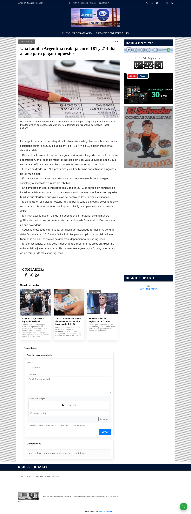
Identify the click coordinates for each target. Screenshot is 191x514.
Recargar (104, 419)
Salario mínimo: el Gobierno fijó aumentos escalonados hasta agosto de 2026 (68, 321)
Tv (127, 33)
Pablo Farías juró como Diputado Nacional (33, 320)
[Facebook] (162, 2)
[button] (147, 2)
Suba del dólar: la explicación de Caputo (99, 320)
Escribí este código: (37, 399)
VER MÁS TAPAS (148, 289)
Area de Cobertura (109, 33)
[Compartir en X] (31, 275)
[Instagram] (166, 2)
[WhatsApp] (152, 2)
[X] (157, 2)
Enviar (105, 431)
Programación (83, 33)
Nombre (30, 363)
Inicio (66, 33)
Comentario (31, 374)
